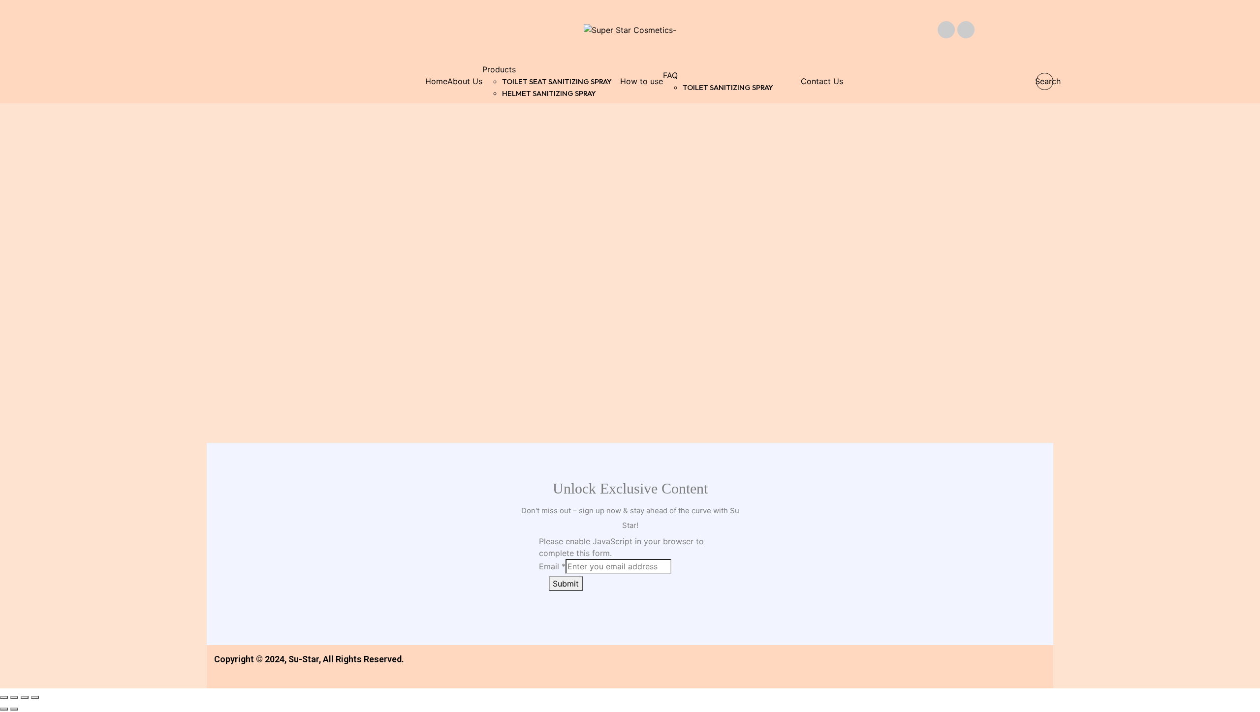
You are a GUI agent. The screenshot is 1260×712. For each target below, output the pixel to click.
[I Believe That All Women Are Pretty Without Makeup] (737, 221)
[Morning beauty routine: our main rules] (522, 221)
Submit (566, 583)
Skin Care (245, 338)
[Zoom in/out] (35, 697)
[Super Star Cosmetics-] (630, 29)
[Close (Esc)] (4, 697)
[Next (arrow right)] (14, 709)
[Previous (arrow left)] (4, 709)
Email (552, 566)
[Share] (14, 697)
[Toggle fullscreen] (25, 697)
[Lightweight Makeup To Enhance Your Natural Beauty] (307, 221)
